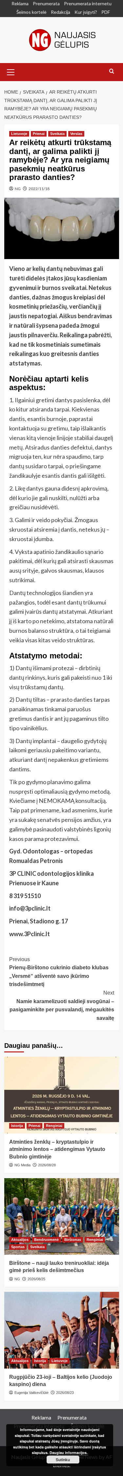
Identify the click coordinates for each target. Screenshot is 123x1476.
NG (18, 188)
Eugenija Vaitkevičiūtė (31, 1393)
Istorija (17, 1126)
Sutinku (63, 1460)
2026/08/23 (65, 1393)
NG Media (22, 1165)
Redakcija (60, 12)
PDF (105, 12)
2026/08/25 (36, 1279)
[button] (10, 71)
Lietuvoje (19, 134)
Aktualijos (20, 1240)
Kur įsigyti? (85, 12)
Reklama (20, 3)
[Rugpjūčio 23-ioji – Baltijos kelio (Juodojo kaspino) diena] (61, 1330)
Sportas (18, 1247)
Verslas (76, 134)
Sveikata (57, 134)
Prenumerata (46, 3)
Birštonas (72, 1240)
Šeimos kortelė (31, 12)
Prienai (39, 134)
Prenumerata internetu (88, 3)
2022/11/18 (39, 188)
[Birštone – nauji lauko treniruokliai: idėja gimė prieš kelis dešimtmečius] (61, 1216)
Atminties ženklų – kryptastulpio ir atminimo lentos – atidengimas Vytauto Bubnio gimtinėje (57, 1149)
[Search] (112, 71)
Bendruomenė (46, 1240)
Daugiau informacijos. (69, 1452)
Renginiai (54, 1126)
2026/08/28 (47, 1165)
